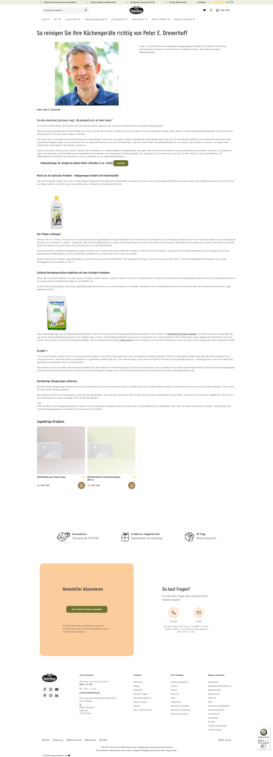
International (214, 714)
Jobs (173, 698)
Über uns (175, 694)
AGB (210, 702)
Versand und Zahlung (180, 710)
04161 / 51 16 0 (85, 684)
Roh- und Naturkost (142, 710)
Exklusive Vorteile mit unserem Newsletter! (60, 2)
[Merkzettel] (204, 10)
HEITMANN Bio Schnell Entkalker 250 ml (104, 478)
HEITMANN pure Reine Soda (51, 477)
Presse (174, 690)
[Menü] (268, 729)
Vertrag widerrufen (179, 714)
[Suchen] (85, 10)
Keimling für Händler (180, 706)
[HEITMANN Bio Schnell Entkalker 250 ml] (111, 450)
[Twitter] (51, 689)
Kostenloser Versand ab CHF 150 (143, 2)
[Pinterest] (45, 695)
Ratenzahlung (214, 690)
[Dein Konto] (211, 10)
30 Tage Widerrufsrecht (178, 2)
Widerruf (212, 698)
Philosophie (176, 702)
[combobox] (62, 10)
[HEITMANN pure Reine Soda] (61, 450)
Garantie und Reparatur (219, 706)
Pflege (136, 686)
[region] (136, 454)
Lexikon (174, 686)
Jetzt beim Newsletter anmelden (87, 609)
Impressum (213, 682)
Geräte (136, 706)
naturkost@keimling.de (89, 693)
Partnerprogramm (216, 710)
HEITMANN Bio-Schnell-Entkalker (182, 334)
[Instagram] (51, 695)
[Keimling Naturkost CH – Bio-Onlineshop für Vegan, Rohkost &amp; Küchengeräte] (136, 10)
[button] (209, 2)
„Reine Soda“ (126, 340)
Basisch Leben (140, 702)
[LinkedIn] (57, 695)
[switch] (263, 746)
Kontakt (211, 722)
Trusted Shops (214, 729)
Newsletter (213, 718)
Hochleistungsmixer (142, 698)
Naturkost (137, 682)
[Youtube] (57, 689)
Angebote (137, 690)
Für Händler (201, 2)
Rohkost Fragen (140, 694)
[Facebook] (45, 689)
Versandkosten (142, 747)
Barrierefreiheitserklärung (219, 686)
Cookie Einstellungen (217, 725)
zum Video (121, 163)
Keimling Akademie (179, 682)
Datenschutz (214, 694)
